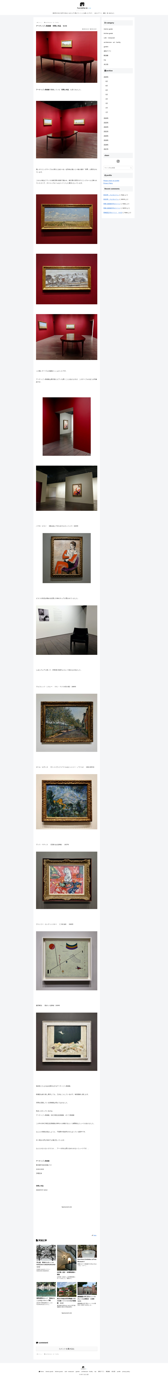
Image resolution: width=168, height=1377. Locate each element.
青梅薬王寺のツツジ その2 (112, 212)
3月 (107, 103)
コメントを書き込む (67, 1349)
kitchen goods (59, 1371)
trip (95, 1371)
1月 (107, 112)
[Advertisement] (66, 1220)
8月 (107, 86)
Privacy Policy (108, 183)
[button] (131, 168)
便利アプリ (101, 1371)
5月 (107, 94)
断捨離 (108, 1371)
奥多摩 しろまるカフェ (111, 195)
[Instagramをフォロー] (118, 161)
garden (78, 1371)
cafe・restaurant (69, 1371)
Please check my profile (111, 181)
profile (118, 1371)
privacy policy (126, 1371)
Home (42, 1371)
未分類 (113, 1371)
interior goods (49, 1371)
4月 (107, 99)
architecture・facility (87, 1371)
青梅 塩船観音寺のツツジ (111, 204)
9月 (107, 81)
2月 (107, 108)
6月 (107, 90)
